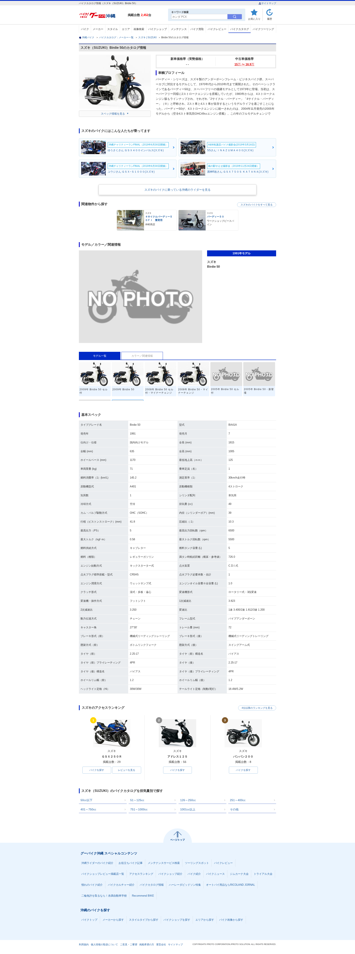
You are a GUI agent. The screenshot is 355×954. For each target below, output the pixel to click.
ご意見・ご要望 (128, 944)
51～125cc (137, 800)
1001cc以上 (187, 809)
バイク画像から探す (231, 919)
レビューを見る (126, 770)
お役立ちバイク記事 (131, 863)
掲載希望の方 (146, 944)
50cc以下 (86, 800)
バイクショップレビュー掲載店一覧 (102, 873)
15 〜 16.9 (244, 64)
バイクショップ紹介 (170, 873)
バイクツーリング (263, 29)
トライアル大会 (263, 873)
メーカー (98, 29)
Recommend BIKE (143, 895)
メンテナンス (179, 29)
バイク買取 (197, 29)
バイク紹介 (194, 873)
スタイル (112, 29)
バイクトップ (89, 919)
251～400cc (238, 800)
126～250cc (188, 800)
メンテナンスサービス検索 (164, 863)
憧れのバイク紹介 (92, 884)
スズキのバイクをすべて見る (257, 204)
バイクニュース (215, 873)
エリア (126, 29)
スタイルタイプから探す (143, 919)
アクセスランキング (141, 873)
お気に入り (254, 18)
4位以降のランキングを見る (257, 707)
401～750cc (88, 809)
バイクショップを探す (177, 919)
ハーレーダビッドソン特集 (185, 884)
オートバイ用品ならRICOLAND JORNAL (230, 884)
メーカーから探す (113, 919)
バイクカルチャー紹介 (121, 884)
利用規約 (84, 944)
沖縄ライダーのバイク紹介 (97, 863)
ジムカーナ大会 (239, 873)
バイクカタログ (239, 29)
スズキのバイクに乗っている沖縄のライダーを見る (177, 189)
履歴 (269, 18)
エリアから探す (204, 919)
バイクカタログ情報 (152, 884)
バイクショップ (157, 29)
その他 (234, 809)
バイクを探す (96, 770)
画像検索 (139, 29)
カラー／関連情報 (142, 355)
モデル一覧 (99, 355)
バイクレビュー (217, 29)
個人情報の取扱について (104, 944)
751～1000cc (139, 809)
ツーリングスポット (197, 863)
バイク (85, 29)
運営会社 (161, 944)
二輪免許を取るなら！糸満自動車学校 (104, 895)
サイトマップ (268, 3)
